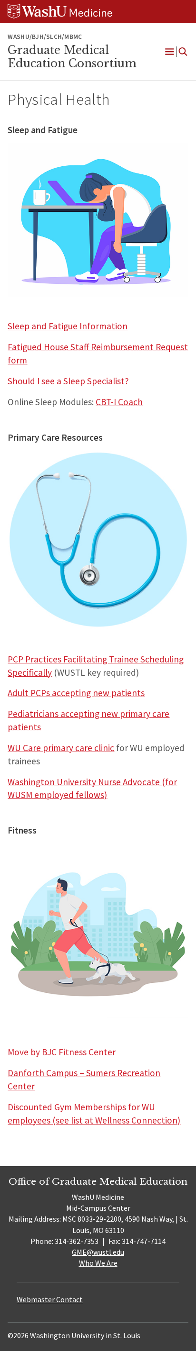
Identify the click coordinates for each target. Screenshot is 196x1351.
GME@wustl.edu (98, 1252)
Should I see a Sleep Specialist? (68, 381)
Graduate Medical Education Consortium (72, 57)
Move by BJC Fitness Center (62, 1052)
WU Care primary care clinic (61, 747)
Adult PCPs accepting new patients (76, 692)
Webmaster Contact (50, 1299)
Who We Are (98, 1263)
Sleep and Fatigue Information (67, 326)
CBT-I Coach (119, 402)
